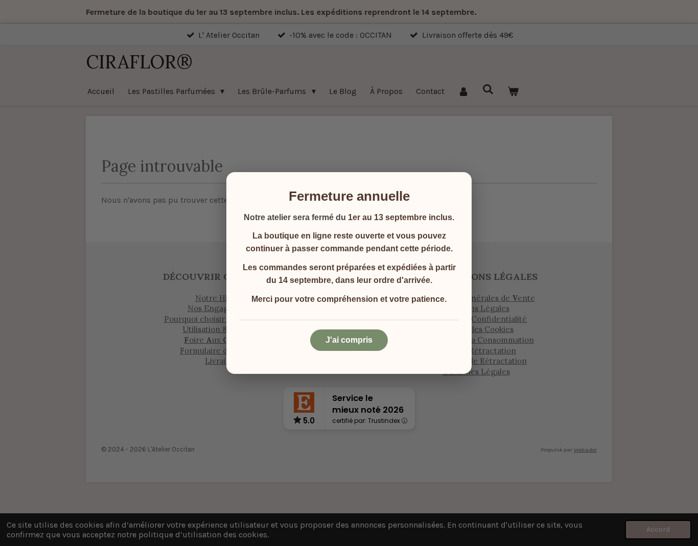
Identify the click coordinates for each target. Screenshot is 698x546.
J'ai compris (349, 340)
